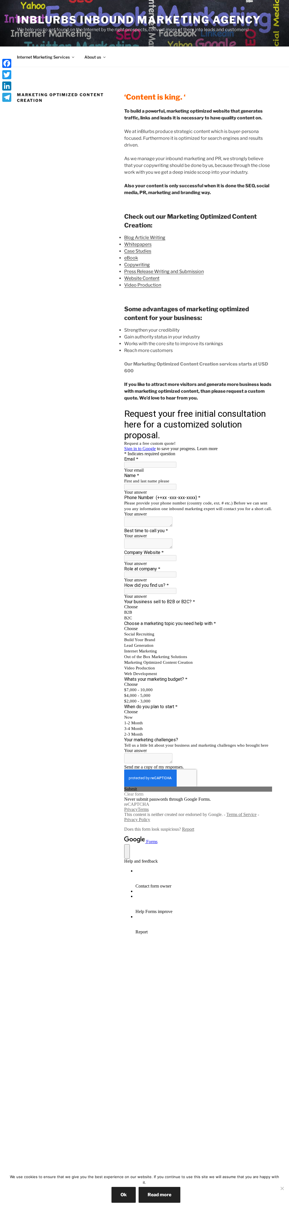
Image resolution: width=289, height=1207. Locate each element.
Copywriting (137, 264)
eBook (131, 258)
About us (92, 57)
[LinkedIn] (6, 86)
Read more (159, 1194)
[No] (282, 1188)
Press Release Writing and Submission (164, 271)
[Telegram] (6, 97)
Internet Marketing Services (43, 57)
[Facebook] (6, 63)
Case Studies (137, 251)
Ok (124, 1194)
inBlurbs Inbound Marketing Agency (139, 20)
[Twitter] (6, 74)
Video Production (142, 285)
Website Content (141, 278)
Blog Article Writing (144, 237)
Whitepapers (138, 244)
